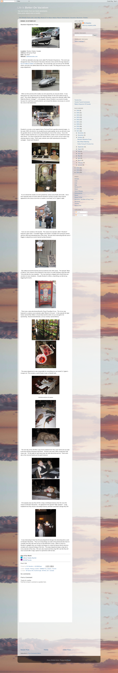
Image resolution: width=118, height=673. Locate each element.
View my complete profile (89, 25)
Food (28, 17)
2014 (78, 172)
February (80, 162)
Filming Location (34, 568)
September (81, 146)
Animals (24, 17)
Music (50, 17)
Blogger (69, 660)
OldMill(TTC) (43, 568)
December (81, 133)
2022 (78, 119)
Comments (80, 215)
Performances (65, 17)
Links (32, 17)
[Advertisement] (46, 635)
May (79, 156)
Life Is (33, 7)
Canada (27, 568)
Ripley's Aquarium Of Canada (83, 104)
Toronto (54, 568)
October (80, 137)
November (81, 135)
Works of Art (78, 205)
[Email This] (46, 566)
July (79, 151)
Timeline (85, 17)
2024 (78, 115)
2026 (78, 110)
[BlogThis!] (48, 566)
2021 (78, 122)
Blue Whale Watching (83, 141)
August (80, 149)
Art (20, 17)
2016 (78, 168)
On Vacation (87, 23)
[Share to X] (50, 566)
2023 (78, 117)
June (79, 153)
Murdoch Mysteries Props (84, 139)
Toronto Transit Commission (82, 102)
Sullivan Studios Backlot (29, 558)
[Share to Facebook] (51, 566)
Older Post (67, 650)
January (80, 165)
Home (46, 650)
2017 (78, 131)
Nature (54, 17)
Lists (35, 17)
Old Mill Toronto (27, 560)
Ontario (49, 568)
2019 (78, 126)
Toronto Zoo (78, 100)
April (79, 158)
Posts (78, 212)
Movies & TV (44, 17)
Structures (79, 17)
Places (59, 17)
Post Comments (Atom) (34, 653)
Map (39, 17)
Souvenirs (73, 17)
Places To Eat (78, 197)
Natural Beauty (79, 191)
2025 (78, 112)
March (80, 160)
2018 (78, 128)
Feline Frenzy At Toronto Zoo (85, 144)
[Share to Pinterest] (53, 566)
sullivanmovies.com (31, 56)
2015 (78, 170)
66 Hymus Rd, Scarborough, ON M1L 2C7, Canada (40, 570)
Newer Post (25, 650)
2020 (78, 124)
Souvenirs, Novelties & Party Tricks (84, 199)
